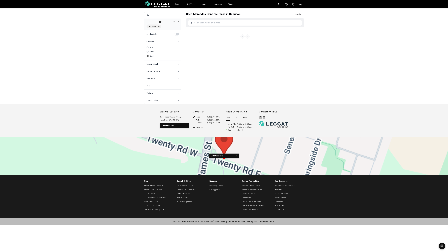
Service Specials (183, 193)
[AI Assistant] (442, 246)
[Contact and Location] (293, 4)
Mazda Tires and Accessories (253, 205)
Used (152, 56)
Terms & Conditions (237, 221)
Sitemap (224, 221)
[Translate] (286, 4)
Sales (228, 118)
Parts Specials (182, 197)
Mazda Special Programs (154, 209)
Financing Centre (216, 186)
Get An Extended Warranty (155, 197)
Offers (230, 4)
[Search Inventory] (279, 4)
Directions (279, 201)
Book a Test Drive (151, 201)
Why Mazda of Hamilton (285, 186)
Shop (177, 4)
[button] (162, 41)
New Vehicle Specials (185, 186)
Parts (245, 118)
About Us (278, 190)
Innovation (218, 4)
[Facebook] (260, 117)
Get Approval (149, 193)
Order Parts (246, 197)
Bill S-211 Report (267, 221)
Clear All (176, 22)
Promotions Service (250, 209)
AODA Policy (280, 205)
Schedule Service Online (252, 190)
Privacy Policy (252, 221)
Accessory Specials (184, 201)
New (151, 47)
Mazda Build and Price (153, 190)
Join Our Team (280, 197)
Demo (152, 52)
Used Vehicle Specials (185, 190)
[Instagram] (264, 117)
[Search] (191, 23)
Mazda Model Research (153, 186)
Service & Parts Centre (251, 186)
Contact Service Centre (251, 201)
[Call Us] (300, 4)
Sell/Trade (191, 4)
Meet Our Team (281, 193)
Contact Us (279, 209)
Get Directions (168, 125)
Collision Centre (248, 193)
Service (203, 4)
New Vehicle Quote (152, 205)
